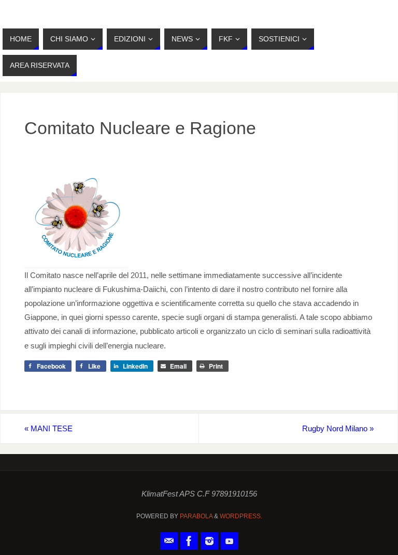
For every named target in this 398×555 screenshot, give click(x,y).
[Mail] (169, 541)
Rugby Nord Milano (338, 428)
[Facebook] (189, 541)
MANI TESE (48, 428)
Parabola (196, 516)
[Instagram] (209, 541)
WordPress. (241, 516)
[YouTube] (229, 541)
